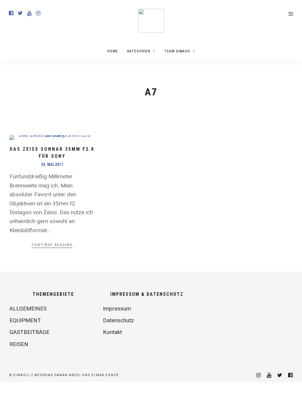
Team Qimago (177, 51)
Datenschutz (118, 320)
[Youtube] (29, 13)
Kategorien (138, 51)
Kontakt (112, 332)
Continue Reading (52, 245)
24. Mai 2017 (52, 164)
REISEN (18, 344)
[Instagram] (38, 13)
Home (112, 51)
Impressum (117, 308)
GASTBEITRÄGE (29, 332)
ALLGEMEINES (28, 308)
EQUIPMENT (25, 320)
